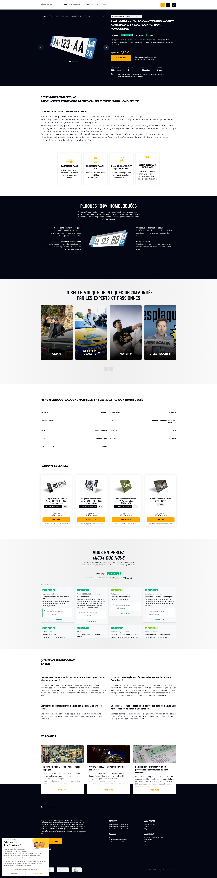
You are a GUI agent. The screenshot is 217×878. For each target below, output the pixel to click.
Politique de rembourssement (117, 839)
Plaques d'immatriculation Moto (118, 826)
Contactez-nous (51, 841)
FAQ (109, 837)
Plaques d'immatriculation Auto (118, 824)
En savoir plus (138, 76)
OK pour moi (37, 873)
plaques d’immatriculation (49, 822)
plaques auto (58, 826)
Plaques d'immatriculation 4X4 (118, 829)
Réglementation (149, 829)
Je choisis (13, 873)
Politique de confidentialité (116, 842)
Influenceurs (148, 842)
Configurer (121, 58)
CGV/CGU (147, 826)
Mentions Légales (149, 824)
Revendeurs (148, 839)
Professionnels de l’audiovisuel (154, 837)
